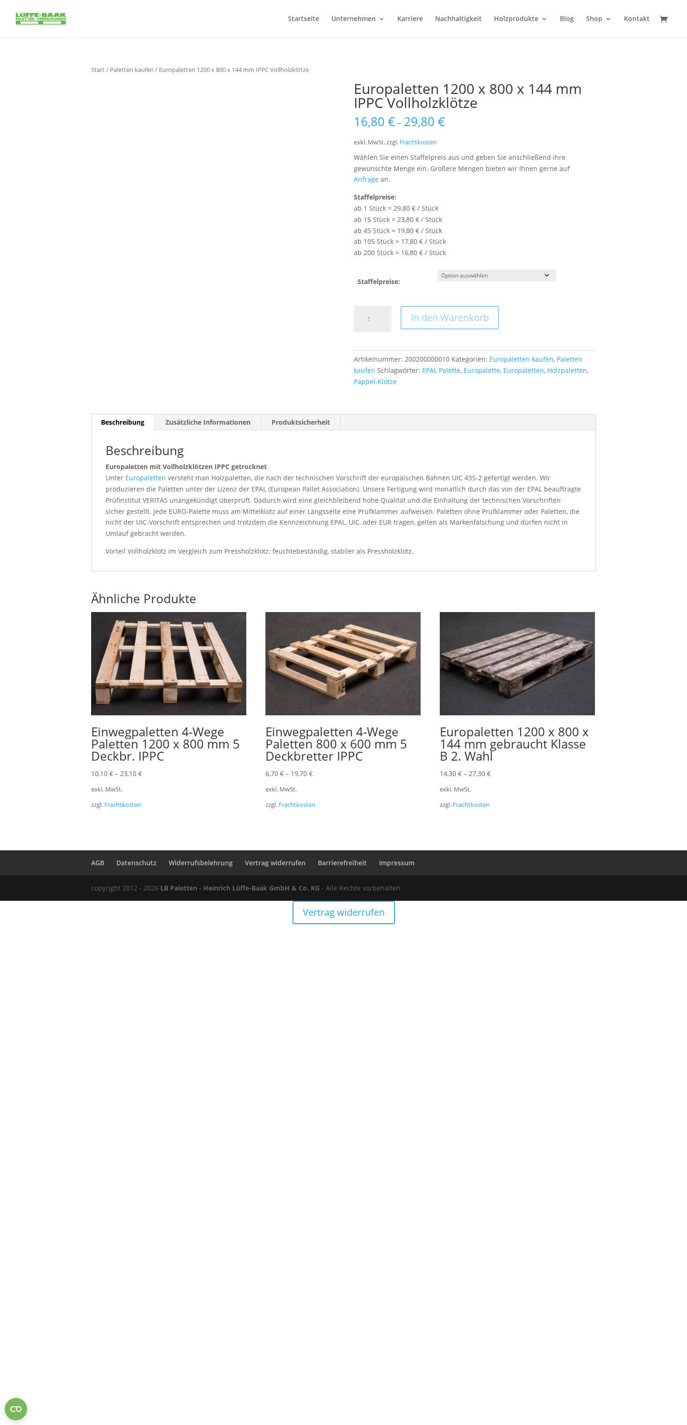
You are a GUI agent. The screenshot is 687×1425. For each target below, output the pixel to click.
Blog (567, 19)
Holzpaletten (567, 370)
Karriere (410, 19)
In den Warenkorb (450, 317)
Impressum (397, 862)
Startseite (303, 19)
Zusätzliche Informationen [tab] (207, 422)
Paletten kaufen (132, 69)
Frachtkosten (418, 142)
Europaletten (523, 370)
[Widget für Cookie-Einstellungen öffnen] (16, 1409)
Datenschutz (136, 862)
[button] (318, 96)
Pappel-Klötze (375, 381)
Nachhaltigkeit (458, 19)
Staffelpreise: (379, 281)
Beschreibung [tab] (122, 422)
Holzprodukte (516, 19)
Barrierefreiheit (342, 862)
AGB (97, 862)
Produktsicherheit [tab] (301, 422)
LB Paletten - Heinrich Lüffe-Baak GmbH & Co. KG (240, 888)
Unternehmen (353, 19)
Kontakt (637, 19)
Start (98, 69)
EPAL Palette (441, 370)
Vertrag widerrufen (275, 862)
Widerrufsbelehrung (201, 862)
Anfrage (366, 179)
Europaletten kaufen (521, 359)
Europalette (482, 370)
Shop (594, 19)
